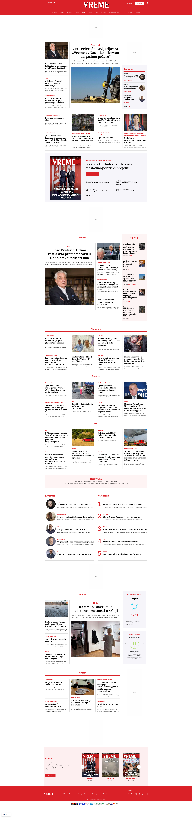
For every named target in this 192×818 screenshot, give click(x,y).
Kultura (90, 12)
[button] (124, 605)
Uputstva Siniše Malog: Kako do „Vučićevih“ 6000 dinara (82, 359)
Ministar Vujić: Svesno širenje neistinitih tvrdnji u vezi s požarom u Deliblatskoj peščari (135, 407)
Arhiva (123, 12)
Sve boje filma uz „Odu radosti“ (55, 640)
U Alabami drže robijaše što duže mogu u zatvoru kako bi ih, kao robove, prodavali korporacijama (130, 248)
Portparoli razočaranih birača (129, 99)
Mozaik (96, 12)
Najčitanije (103, 495)
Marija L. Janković (128, 80)
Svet (83, 12)
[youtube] (135, 794)
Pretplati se (93, 174)
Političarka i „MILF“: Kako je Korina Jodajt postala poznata (107, 435)
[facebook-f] (128, 794)
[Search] (45, 3)
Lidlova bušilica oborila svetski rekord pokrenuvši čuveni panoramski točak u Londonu (121, 542)
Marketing (79, 793)
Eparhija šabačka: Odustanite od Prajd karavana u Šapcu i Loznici (107, 389)
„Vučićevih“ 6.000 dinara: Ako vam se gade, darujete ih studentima (131, 77)
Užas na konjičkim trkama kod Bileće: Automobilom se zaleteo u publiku (83, 454)
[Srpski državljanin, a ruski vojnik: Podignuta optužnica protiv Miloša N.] (83, 122)
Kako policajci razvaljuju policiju (97, 182)
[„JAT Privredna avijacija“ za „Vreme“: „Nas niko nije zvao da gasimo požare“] (95, 85)
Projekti (105, 793)
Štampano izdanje (114, 12)
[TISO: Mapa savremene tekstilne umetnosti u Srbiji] (95, 639)
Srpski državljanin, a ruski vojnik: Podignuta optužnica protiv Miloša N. (82, 139)
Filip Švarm (126, 102)
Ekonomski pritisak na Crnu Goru (97, 191)
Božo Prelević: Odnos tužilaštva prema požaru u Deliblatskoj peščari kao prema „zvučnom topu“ (56, 66)
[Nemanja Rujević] (142, 90)
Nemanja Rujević (127, 91)
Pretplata (139, 3)
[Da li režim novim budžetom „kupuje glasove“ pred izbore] (142, 263)
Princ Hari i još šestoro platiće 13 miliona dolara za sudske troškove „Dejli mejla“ (109, 458)
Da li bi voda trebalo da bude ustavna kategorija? (82, 406)
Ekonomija (69, 12)
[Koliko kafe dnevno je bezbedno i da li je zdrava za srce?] (82, 687)
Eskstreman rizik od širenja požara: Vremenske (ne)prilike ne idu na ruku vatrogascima (107, 686)
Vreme (91, 799)
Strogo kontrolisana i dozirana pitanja (126, 183)
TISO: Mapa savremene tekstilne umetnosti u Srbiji (95, 609)
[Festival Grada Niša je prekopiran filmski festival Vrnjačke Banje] (56, 608)
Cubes (103, 799)
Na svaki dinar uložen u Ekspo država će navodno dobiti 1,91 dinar (108, 361)
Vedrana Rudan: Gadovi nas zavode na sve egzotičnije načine (122, 554)
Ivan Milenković (61, 539)
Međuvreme (79, 483)
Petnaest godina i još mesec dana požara (131, 88)
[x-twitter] (132, 794)
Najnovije (54, 12)
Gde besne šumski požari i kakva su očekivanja (53, 83)
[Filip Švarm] (142, 101)
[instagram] (139, 794)
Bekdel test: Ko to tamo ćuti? (107, 705)
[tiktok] (143, 794)
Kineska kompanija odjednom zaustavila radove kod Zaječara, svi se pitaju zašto (109, 408)
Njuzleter (130, 12)
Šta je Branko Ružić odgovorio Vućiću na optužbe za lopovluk (121, 517)
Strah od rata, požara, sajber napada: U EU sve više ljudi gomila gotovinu (109, 342)
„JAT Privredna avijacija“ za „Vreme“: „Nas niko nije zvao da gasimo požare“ (95, 52)
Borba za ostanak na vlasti (54, 119)
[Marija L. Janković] (142, 79)
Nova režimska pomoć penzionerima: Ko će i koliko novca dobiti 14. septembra (134, 360)
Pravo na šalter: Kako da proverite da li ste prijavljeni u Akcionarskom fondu (56, 361)
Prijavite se (130, 3)
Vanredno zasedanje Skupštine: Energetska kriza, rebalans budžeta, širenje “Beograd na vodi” (108, 285)
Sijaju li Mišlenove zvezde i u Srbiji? (53, 683)
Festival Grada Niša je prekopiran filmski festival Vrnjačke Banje (55, 624)
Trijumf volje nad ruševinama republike (75, 542)
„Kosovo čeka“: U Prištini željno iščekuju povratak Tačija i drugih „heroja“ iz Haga (56, 139)
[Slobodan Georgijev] (51, 554)
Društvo (77, 12)
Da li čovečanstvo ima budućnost (127, 191)
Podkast (138, 12)
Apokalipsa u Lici (105, 138)
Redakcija (64, 793)
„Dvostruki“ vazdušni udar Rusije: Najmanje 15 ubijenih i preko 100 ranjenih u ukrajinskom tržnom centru (135, 455)
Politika (62, 12)
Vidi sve (126, 106)
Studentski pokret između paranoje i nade (74, 554)
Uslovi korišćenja (88, 793)
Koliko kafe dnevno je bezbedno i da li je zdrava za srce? (81, 702)
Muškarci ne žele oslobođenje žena (53, 705)
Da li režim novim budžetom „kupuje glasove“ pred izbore (54, 100)
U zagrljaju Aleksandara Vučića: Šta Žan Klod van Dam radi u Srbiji (109, 120)
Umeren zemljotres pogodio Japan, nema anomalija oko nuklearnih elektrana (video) (55, 459)
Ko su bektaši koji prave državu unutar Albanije (125, 529)
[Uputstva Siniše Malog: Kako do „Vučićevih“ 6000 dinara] (83, 343)
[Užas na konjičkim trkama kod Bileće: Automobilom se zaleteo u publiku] (83, 437)
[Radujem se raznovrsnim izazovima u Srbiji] (135, 122)
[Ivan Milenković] (51, 541)
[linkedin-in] (146, 794)
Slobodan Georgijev (62, 551)
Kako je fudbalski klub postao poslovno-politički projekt (110, 166)
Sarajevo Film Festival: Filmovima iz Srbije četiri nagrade (55, 656)
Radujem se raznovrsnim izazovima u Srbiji (135, 140)
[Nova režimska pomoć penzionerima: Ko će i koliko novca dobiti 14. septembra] (135, 343)
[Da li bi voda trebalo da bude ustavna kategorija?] (83, 390)
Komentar (103, 12)
